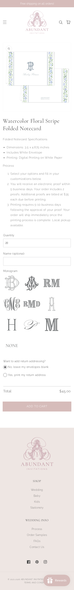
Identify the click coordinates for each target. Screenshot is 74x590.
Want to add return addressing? (24, 361)
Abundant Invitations (33, 579)
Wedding (37, 489)
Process (37, 529)
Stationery (37, 507)
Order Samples (37, 534)
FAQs (37, 541)
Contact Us (37, 547)
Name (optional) (14, 253)
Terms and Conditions (37, 583)
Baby (37, 495)
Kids (37, 501)
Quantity (8, 235)
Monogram (10, 271)
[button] (5, 22)
